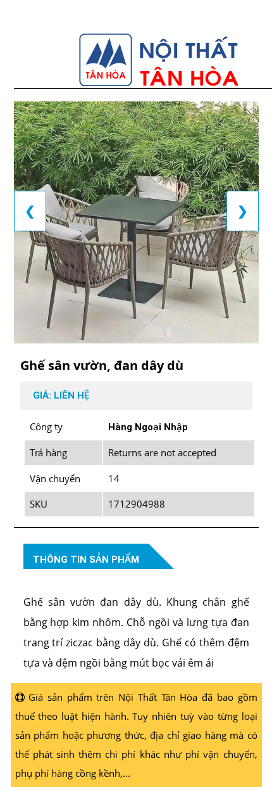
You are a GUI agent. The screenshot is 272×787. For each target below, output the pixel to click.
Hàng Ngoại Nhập (148, 427)
